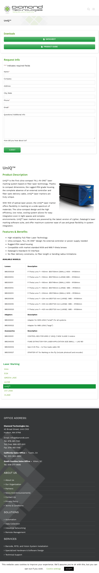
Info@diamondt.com (19, 438)
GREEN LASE (10, 378)
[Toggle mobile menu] (93, 9)
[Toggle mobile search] (88, 9)
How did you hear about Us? (15, 140)
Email (6, 107)
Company (7, 79)
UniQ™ (7, 386)
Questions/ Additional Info (14, 115)
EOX (6, 373)
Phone (7, 100)
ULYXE (7, 382)
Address (7, 86)
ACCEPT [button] (69, 569)
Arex (6, 369)
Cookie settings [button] (53, 569)
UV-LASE (8, 391)
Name (7, 72)
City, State (8, 93)
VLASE (7, 395)
